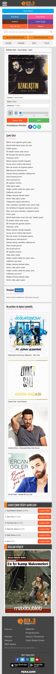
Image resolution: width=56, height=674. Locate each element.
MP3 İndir (14, 648)
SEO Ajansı (10, 644)
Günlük (8, 43)
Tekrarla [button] (34, 115)
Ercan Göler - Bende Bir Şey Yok (20, 494)
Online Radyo (22, 648)
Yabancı (41, 26)
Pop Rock (15, 17)
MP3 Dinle (8, 648)
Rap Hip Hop (15, 26)
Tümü (46, 43)
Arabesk (15, 22)
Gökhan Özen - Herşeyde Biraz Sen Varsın (23, 448)
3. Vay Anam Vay (14, 523)
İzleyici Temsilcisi (35, 636)
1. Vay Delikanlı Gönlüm (16, 511)
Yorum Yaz (19, 290)
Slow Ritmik (40, 17)
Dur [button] (16, 113)
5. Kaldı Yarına (13, 535)
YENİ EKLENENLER (41, 37)
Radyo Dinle (30, 648)
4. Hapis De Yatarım (14, 529)
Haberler (30, 629)
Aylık (34, 43)
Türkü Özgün (40, 22)
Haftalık (21, 43)
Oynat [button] (10, 113)
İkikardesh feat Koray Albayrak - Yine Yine (24, 355)
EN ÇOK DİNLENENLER (15, 37)
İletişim (8, 640)
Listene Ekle (17, 120)
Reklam (8, 636)
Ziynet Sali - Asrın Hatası (17, 402)
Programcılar (32, 633)
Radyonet (8, 629)
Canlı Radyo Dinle (35, 640)
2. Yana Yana (13, 517)
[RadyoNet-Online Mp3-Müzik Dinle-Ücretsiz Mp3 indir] (28, 3)
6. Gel (10, 541)
